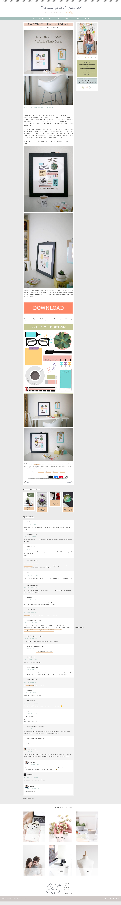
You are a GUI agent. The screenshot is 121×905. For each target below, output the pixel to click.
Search (86, 18)
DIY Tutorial (55, 27)
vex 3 (42, 602)
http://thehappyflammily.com (31, 721)
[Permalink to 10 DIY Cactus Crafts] (29, 499)
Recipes (41, 18)
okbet (25, 555)
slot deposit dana (28, 566)
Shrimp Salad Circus (8, 898)
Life (58, 18)
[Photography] (60, 860)
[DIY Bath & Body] (60, 826)
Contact (87, 71)
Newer (69, 482)
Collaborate (67, 889)
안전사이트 (26, 615)
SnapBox (35, 117)
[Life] (34, 860)
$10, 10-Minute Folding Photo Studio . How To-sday (55, 502)
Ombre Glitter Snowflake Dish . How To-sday (68, 509)
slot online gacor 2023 (38, 590)
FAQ (87, 66)
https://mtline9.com (62, 674)
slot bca (33, 578)
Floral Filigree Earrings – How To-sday (42, 509)
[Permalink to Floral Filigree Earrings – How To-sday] (42, 499)
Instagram (40, 472)
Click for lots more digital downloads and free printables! (39, 107)
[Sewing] (87, 860)
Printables (68, 18)
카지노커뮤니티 (34, 662)
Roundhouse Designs (21, 898)
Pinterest (62, 472)
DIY (33, 18)
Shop (77, 18)
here (45, 119)
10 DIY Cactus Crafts (29, 508)
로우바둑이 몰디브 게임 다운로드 (45, 641)
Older (28, 482)
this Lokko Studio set (53, 141)
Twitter (55, 472)
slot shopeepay (31, 539)
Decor (50, 18)
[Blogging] (34, 826)
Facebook (48, 472)
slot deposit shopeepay (32, 527)
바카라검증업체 (30, 685)
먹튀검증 (33, 695)
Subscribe (87, 75)
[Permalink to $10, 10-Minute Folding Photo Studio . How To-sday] (55, 496)
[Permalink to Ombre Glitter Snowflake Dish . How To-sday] (68, 499)
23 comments (38, 477)
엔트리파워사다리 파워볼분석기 (44, 652)
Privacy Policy (68, 893)
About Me (87, 62)
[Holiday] (87, 826)
